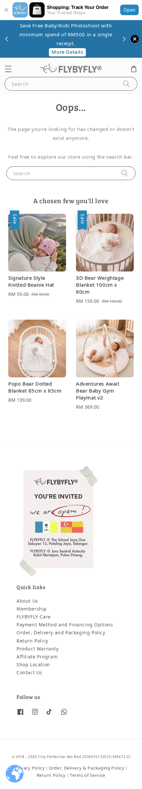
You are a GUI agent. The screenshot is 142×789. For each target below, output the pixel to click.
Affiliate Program (37, 656)
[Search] (126, 83)
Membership (32, 609)
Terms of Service (87, 775)
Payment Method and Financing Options (65, 624)
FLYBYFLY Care (34, 617)
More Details (67, 52)
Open (129, 10)
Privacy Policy (30, 768)
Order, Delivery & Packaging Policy (86, 768)
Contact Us (29, 672)
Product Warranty (38, 649)
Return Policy (32, 641)
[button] (8, 69)
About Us (27, 601)
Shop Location (33, 664)
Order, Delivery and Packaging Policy (61, 632)
